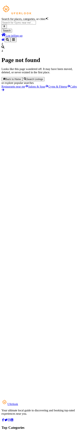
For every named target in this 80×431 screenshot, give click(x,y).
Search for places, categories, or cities (23, 19)
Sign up (18, 35)
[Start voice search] (4, 27)
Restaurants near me (13, 86)
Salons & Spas (36, 86)
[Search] (7, 40)
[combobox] (18, 23)
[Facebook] (2, 420)
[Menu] (13, 39)
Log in (9, 35)
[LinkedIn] (11, 420)
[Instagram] (8, 420)
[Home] (3, 35)
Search (7, 30)
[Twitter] (5, 420)
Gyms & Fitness (57, 86)
